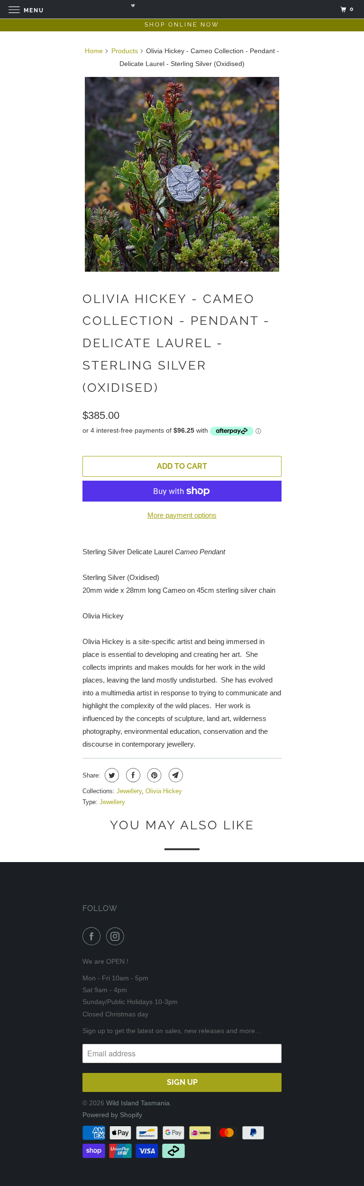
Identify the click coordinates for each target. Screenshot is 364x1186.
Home (94, 51)
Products (124, 51)
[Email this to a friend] (174, 775)
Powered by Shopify (112, 1115)
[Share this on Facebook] (132, 775)
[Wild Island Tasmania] (182, 9)
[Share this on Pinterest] (153, 775)
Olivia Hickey (164, 791)
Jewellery (129, 791)
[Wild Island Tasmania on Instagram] (117, 936)
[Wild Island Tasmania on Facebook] (93, 936)
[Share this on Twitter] (110, 775)
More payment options (182, 515)
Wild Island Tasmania (138, 1103)
